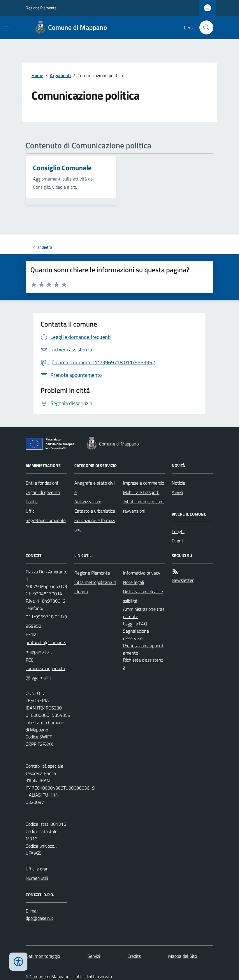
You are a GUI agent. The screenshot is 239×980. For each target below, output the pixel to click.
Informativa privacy (141, 572)
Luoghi (178, 531)
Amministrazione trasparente (143, 613)
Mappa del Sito (182, 956)
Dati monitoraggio (43, 956)
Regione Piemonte (41, 8)
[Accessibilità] (18, 961)
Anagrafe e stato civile (94, 487)
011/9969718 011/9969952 (46, 621)
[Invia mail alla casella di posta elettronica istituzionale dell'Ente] (46, 647)
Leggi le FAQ (135, 623)
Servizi (93, 956)
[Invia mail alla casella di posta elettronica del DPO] (39, 918)
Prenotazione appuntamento (143, 649)
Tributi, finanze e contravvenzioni (143, 506)
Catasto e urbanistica (94, 510)
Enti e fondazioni (42, 482)
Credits (134, 956)
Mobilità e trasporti (141, 492)
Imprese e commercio (143, 482)
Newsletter (183, 580)
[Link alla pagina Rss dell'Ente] (175, 571)
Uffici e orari (37, 868)
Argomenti (60, 75)
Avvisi (177, 492)
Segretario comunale (46, 520)
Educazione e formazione (94, 525)
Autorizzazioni (87, 501)
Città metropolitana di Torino (95, 587)
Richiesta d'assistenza (143, 663)
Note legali (133, 582)
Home (37, 75)
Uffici (30, 510)
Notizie (178, 482)
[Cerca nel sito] (204, 27)
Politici (32, 501)
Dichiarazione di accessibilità (143, 596)
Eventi (178, 540)
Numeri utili (37, 878)
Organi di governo (43, 492)
